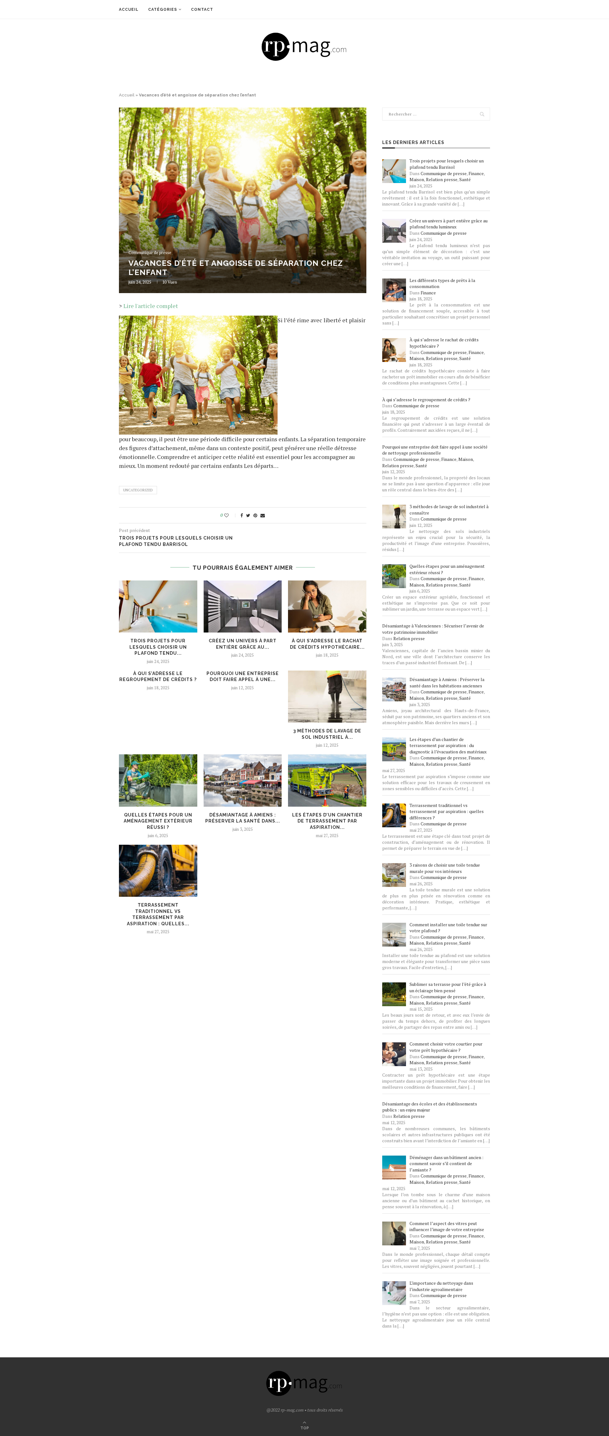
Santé (465, 179)
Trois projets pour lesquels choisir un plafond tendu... (158, 647)
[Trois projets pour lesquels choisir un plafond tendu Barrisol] (158, 606)
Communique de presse (149, 252)
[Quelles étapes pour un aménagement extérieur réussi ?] (158, 780)
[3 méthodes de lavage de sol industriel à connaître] (327, 697)
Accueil (129, 9)
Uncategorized (138, 490)
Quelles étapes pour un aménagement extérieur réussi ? (158, 821)
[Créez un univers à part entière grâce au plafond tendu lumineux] (243, 606)
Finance (476, 173)
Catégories (162, 9)
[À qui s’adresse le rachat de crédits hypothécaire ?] (327, 606)
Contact (202, 9)
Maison (416, 179)
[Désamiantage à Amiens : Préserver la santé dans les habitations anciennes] (243, 780)
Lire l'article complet (150, 306)
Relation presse (441, 179)
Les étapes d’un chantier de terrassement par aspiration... (327, 821)
